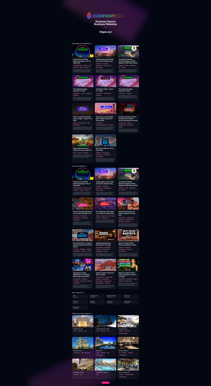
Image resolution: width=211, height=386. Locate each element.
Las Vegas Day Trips (130, 217)
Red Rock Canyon (107, 281)
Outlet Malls (98, 152)
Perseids (88, 122)
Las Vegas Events (76, 93)
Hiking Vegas (107, 283)
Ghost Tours (129, 122)
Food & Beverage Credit (77, 65)
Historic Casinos (99, 65)
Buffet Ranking (127, 247)
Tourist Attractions (106, 154)
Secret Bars (98, 249)
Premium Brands (99, 154)
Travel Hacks (75, 67)
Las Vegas (81, 67)
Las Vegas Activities (108, 277)
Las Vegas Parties (76, 251)
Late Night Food (76, 215)
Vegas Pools (83, 251)
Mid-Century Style (99, 67)
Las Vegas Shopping (105, 152)
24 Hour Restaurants (77, 217)
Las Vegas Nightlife (99, 247)
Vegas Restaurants (122, 251)
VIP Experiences (83, 249)
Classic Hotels (105, 63)
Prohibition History (99, 251)
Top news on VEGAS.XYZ (79, 166)
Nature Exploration (105, 279)
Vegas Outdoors (122, 219)
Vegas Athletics (132, 65)
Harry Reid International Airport (101, 124)
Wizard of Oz (79, 152)
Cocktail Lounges (112, 215)
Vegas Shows (75, 95)
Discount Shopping (99, 156)
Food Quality (121, 247)
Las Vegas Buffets (122, 249)
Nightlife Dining (85, 217)
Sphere (74, 152)
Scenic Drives (121, 221)
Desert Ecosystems (99, 281)
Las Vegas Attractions (107, 65)
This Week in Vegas (107, 93)
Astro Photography (82, 122)
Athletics (126, 65)
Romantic (105, 251)
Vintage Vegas (98, 63)
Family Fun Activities (99, 283)
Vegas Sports (121, 65)
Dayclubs (88, 251)
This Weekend (88, 93)
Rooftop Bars (98, 215)
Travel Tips (85, 65)
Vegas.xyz (105, 32)
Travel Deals (87, 67)
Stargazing (75, 122)
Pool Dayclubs (76, 249)
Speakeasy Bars (107, 247)
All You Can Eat (129, 249)
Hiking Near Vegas (129, 219)
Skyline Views (104, 215)
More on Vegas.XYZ (78, 292)
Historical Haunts (130, 124)
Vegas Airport (111, 124)
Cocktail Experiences (105, 249)
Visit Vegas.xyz (105, 382)
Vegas (90, 65)
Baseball (123, 67)
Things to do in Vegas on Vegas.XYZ (82, 313)
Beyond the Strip (76, 124)
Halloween (121, 126)
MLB (120, 67)
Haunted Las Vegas (122, 122)
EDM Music (89, 249)
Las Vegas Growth (99, 122)
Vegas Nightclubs (76, 282)
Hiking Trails (127, 221)
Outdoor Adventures (99, 277)
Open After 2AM (83, 215)
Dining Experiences (104, 217)
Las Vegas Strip (76, 219)
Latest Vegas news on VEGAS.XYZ (82, 43)
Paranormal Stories (122, 124)
